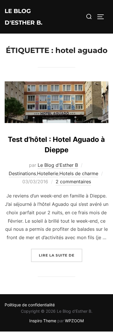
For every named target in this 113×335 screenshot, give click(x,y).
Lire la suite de (60, 255)
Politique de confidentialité (30, 304)
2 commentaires (73, 181)
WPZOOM (74, 320)
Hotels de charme (78, 173)
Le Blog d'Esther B (58, 165)
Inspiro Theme (42, 320)
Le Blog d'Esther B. (23, 17)
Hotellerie (47, 173)
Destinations (22, 173)
